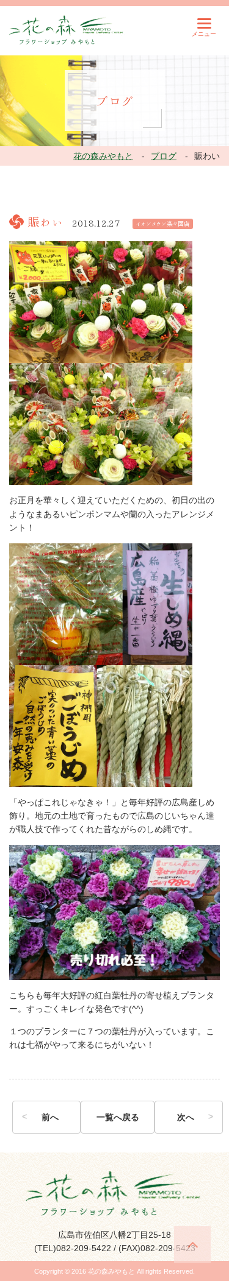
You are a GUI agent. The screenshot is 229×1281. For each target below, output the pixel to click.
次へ (185, 1117)
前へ (50, 1117)
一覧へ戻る (117, 1117)
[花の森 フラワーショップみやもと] (67, 29)
